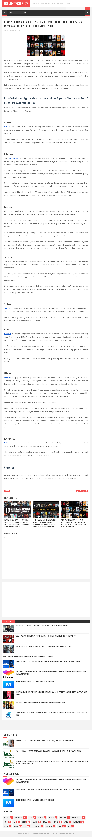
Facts (5, 822)
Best (30, 818)
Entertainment (76, 818)
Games (24, 822)
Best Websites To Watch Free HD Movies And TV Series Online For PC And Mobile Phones (44, 646)
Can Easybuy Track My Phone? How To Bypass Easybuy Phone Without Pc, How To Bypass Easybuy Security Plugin (51, 713)
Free (14, 822)
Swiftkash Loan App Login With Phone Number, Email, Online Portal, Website (28, 656)
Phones (16, 826)
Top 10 (59, 826)
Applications (18, 818)
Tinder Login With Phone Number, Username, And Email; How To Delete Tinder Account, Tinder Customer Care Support (51, 693)
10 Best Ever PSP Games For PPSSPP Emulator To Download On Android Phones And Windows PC (47, 636)
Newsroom (76, 822)
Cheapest (51, 818)
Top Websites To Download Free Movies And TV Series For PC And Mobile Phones (42, 625)
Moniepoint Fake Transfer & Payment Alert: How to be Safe (35, 682)
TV (25, 826)
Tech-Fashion (36, 826)
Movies (7, 491)
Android (6, 818)
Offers (6, 826)
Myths (66, 822)
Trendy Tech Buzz (16, 3)
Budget (40, 818)
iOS (69, 826)
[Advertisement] (46, 599)
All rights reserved (57, 834)
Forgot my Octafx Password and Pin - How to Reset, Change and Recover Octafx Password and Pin (48, 661)
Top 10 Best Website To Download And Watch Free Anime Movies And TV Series (41, 702)
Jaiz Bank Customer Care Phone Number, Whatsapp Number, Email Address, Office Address (45, 740)
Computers (63, 818)
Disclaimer (70, 834)
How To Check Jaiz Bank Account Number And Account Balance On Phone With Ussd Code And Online (48, 751)
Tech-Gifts (49, 826)
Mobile (45, 822)
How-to (34, 822)
